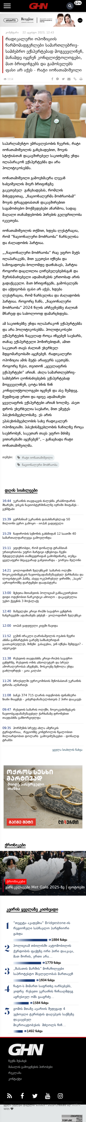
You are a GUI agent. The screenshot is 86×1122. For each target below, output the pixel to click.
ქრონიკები (15, 845)
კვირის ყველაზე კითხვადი (32, 909)
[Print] (81, 79)
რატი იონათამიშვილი (36, 457)
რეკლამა (14, 1073)
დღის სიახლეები (21, 490)
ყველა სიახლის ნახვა (67, 750)
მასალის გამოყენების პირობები (30, 1067)
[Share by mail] (69, 79)
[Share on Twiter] (63, 79)
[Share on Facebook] (52, 79)
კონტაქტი (15, 1079)
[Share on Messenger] (57, 79)
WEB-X (76, 1105)
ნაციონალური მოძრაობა (38, 465)
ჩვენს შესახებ (17, 1061)
